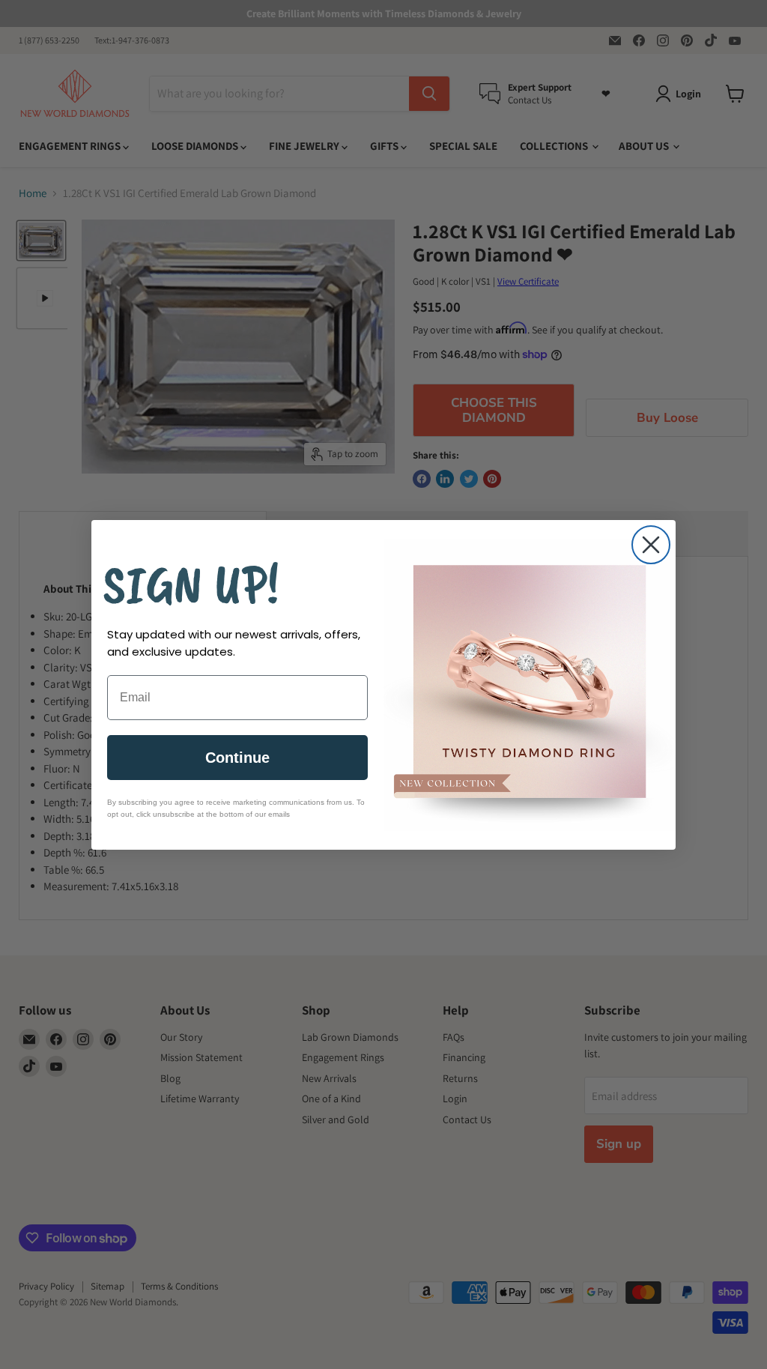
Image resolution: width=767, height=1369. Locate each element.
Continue (237, 757)
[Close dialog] (651, 544)
